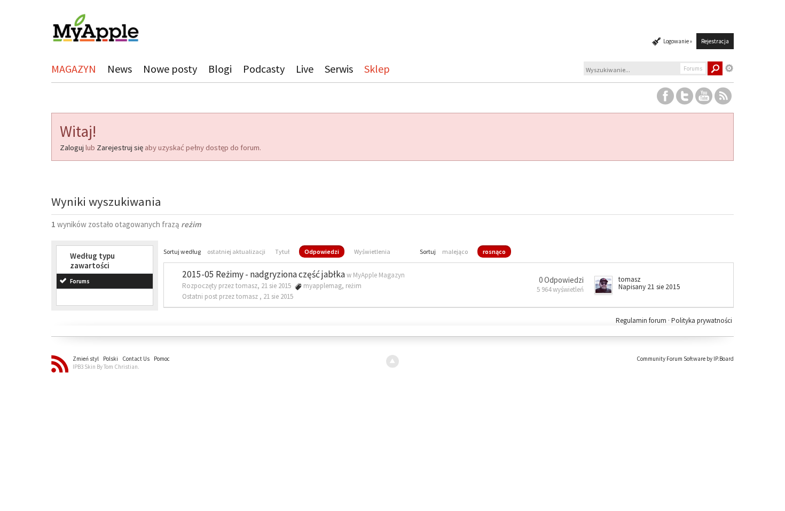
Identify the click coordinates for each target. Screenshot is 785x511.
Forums (80, 281)
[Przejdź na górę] (392, 361)
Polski (110, 358)
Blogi (220, 68)
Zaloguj (72, 147)
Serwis (339, 68)
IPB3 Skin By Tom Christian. (106, 366)
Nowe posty (170, 68)
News (119, 68)
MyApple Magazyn (379, 275)
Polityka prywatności (701, 320)
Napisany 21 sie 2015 (649, 286)
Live (304, 68)
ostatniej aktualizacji (236, 251)
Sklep (377, 68)
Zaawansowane (729, 68)
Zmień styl (86, 358)
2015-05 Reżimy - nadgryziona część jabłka (263, 274)
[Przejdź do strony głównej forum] (95, 23)
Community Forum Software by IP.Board (685, 358)
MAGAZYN (73, 68)
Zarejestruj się (120, 147)
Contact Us (136, 358)
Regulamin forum (642, 320)
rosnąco (494, 251)
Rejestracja (715, 41)
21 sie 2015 (278, 296)
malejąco (455, 251)
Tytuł (282, 251)
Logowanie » (677, 41)
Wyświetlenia (372, 251)
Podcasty (264, 68)
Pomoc (162, 358)
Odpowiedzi (321, 251)
